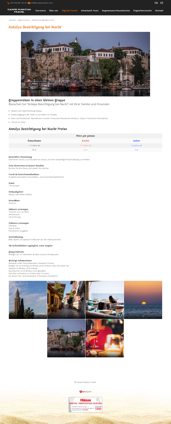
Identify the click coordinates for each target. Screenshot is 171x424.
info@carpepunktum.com (42, 3)
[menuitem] (39, 10)
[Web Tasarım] (85, 391)
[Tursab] (85, 404)
